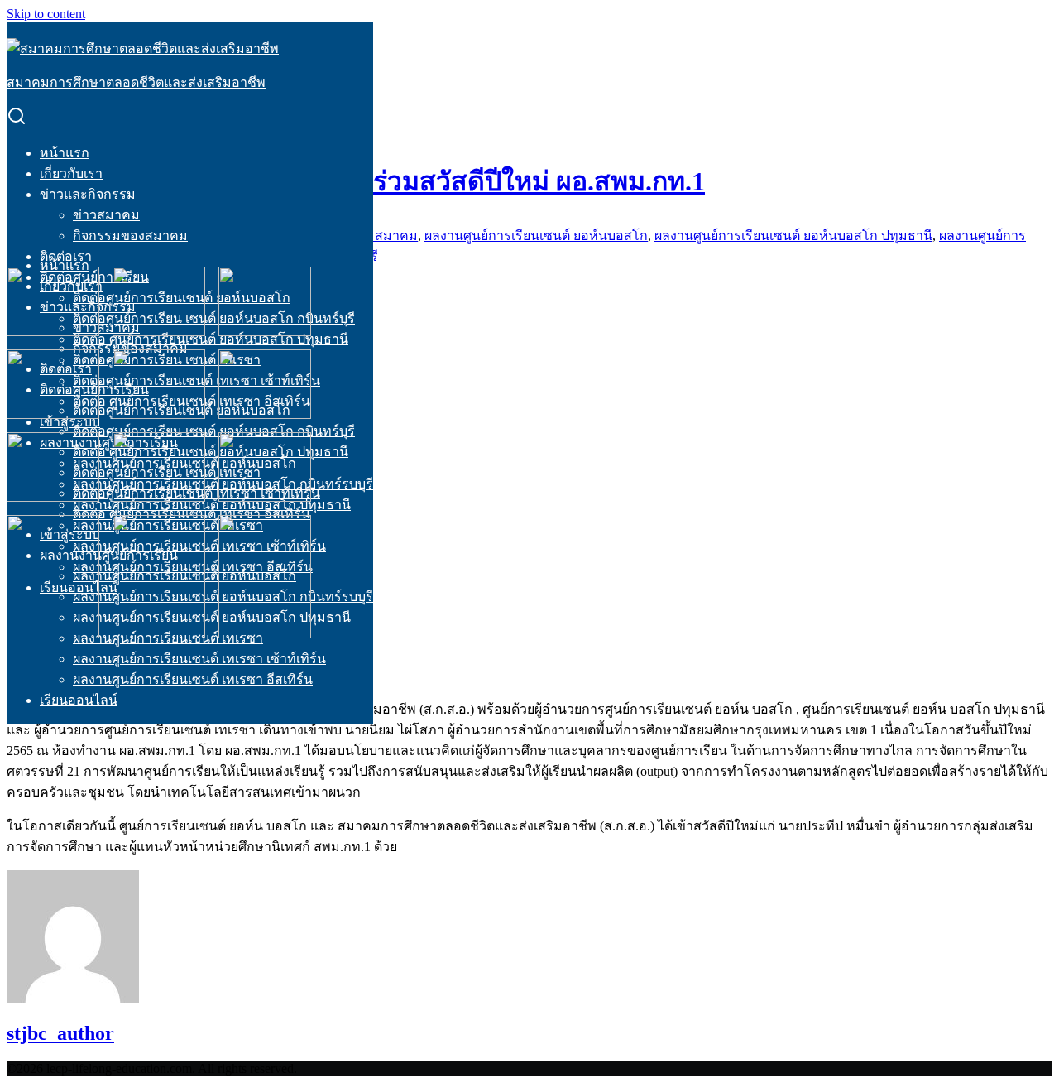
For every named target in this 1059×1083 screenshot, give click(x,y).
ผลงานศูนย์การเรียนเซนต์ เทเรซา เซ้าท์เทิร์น (199, 659)
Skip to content (46, 14)
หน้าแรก (64, 153)
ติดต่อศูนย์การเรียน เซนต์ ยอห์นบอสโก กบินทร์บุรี (214, 318)
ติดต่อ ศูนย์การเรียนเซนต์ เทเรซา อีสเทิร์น (191, 514)
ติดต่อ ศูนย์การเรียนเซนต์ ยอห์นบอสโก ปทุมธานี (210, 339)
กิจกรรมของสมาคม (130, 236)
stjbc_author (60, 1033)
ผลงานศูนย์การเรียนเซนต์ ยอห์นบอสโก (536, 236)
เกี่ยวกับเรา (71, 173)
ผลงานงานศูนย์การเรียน (109, 555)
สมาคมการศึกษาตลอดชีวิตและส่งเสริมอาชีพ (136, 82)
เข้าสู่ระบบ (70, 422)
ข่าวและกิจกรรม (88, 194)
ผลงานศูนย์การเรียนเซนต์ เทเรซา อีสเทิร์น (193, 679)
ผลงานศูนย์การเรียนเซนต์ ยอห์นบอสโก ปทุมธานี (212, 617)
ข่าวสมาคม (106, 215)
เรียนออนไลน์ (78, 700)
